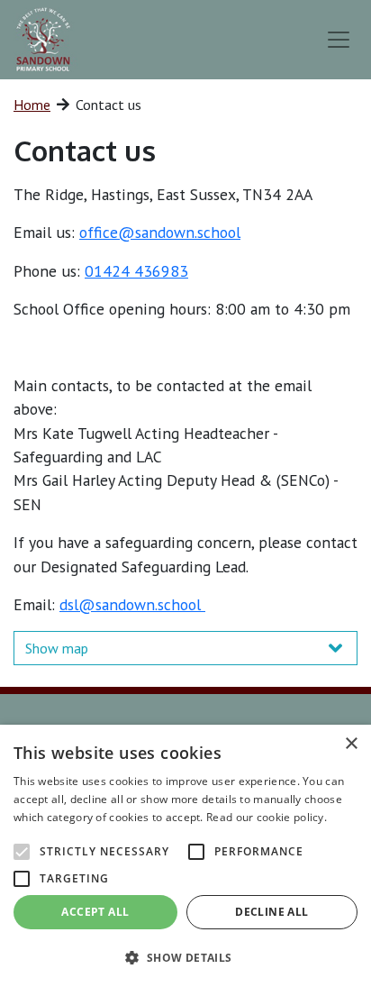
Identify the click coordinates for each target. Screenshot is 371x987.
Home (32, 105)
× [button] (350, 744)
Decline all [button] (271, 911)
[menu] (338, 40)
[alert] (185, 856)
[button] (185, 957)
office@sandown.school (159, 232)
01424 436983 (136, 270)
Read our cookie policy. (266, 817)
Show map (56, 648)
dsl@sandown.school (132, 604)
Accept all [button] (95, 911)
